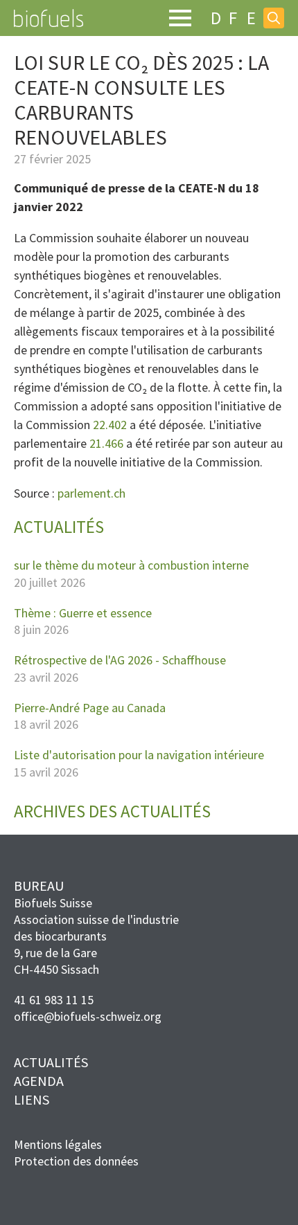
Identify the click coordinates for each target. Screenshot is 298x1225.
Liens (31, 1099)
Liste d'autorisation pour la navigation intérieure (139, 755)
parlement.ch (91, 493)
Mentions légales (58, 1144)
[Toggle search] (273, 18)
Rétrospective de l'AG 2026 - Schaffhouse (120, 660)
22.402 (110, 425)
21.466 (106, 443)
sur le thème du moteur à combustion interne (131, 565)
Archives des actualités (112, 811)
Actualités (51, 1062)
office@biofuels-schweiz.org (87, 1016)
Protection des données (76, 1161)
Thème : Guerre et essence (83, 613)
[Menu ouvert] (180, 18)
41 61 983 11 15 (54, 1000)
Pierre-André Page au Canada (90, 708)
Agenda (39, 1080)
